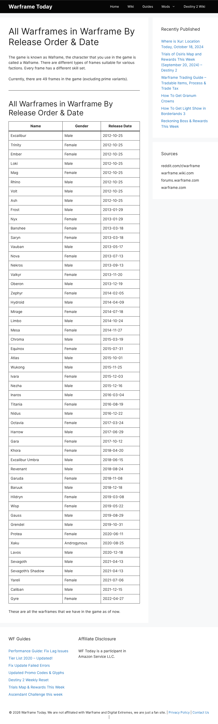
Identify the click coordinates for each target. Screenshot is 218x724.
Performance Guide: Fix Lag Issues (38, 651)
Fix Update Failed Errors (29, 665)
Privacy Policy (179, 712)
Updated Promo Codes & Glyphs (36, 673)
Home (114, 6)
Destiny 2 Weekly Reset (29, 680)
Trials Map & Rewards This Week (37, 687)
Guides (147, 6)
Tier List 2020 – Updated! (31, 658)
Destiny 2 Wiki (194, 6)
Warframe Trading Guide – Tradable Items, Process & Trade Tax (183, 82)
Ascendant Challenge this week (36, 694)
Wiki (131, 6)
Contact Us (200, 712)
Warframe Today (30, 6)
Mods (166, 6)
